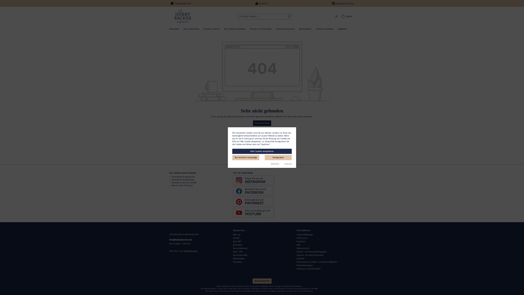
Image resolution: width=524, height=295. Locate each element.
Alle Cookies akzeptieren (262, 151)
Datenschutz (275, 163)
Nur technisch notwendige (246, 158)
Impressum (288, 163)
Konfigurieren (278, 158)
